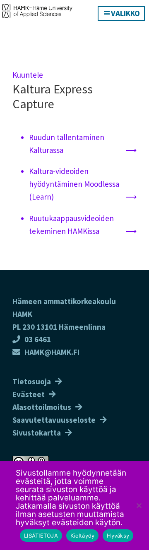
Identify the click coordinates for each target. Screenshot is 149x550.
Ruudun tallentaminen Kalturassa (66, 143)
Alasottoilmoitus (41, 407)
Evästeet (28, 394)
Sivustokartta (36, 433)
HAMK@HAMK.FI (51, 352)
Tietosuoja (31, 381)
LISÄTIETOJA (41, 535)
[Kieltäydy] (139, 505)
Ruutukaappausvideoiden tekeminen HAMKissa (71, 224)
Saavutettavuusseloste (54, 420)
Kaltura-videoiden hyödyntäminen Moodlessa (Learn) (74, 184)
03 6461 (37, 339)
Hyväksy (118, 535)
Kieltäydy (82, 535)
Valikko (125, 13)
